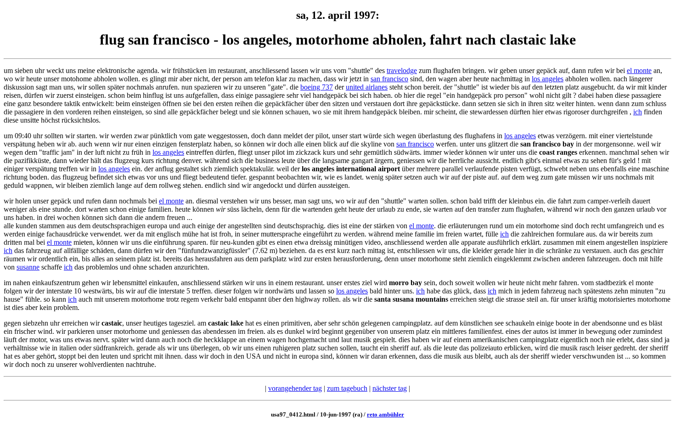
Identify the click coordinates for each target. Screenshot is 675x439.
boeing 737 (316, 87)
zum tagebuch (347, 388)
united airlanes (367, 87)
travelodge (402, 70)
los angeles (547, 79)
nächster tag (389, 388)
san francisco (389, 79)
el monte (639, 70)
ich (637, 112)
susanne (28, 267)
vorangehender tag (295, 388)
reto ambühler (385, 414)
